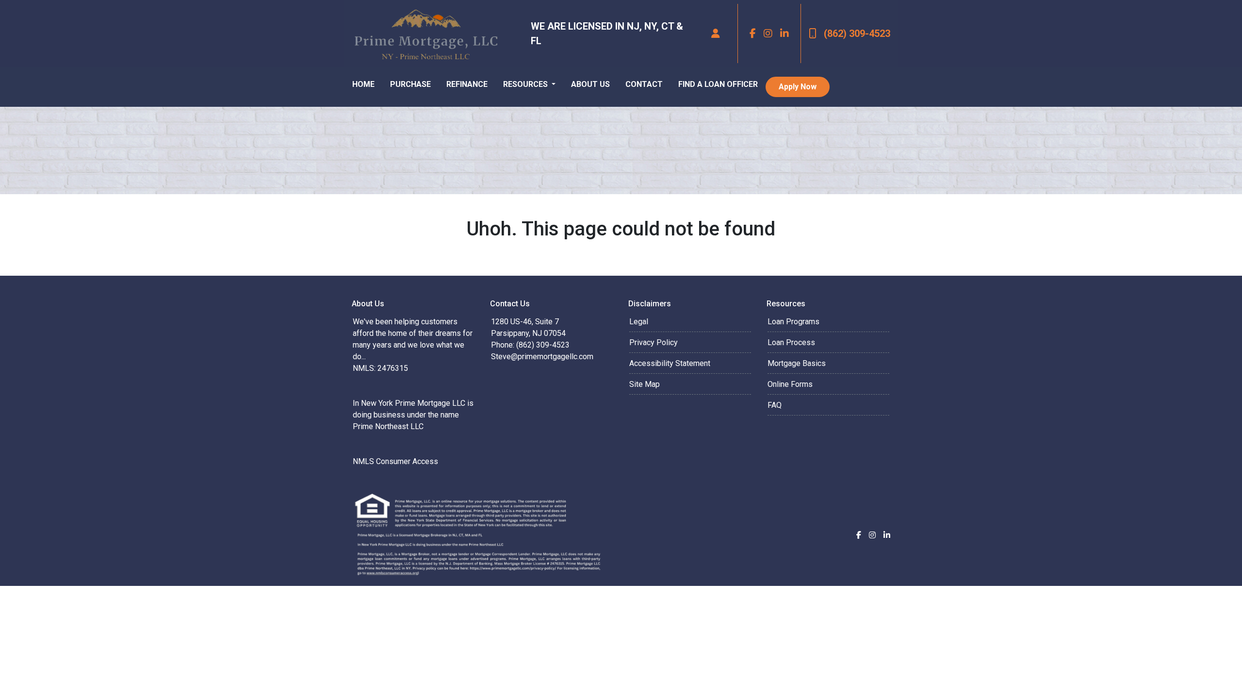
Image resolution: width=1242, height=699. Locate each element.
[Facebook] (753, 33)
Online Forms (790, 384)
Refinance (467, 84)
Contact (644, 84)
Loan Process (791, 342)
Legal (638, 321)
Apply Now (798, 86)
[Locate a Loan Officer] (715, 33)
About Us (590, 84)
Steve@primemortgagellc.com (542, 356)
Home (363, 84)
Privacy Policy (653, 342)
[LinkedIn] (784, 33)
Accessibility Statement (669, 363)
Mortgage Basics (797, 363)
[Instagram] (768, 33)
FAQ (775, 405)
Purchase (410, 84)
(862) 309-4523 (857, 33)
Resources (526, 84)
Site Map (644, 384)
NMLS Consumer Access (395, 461)
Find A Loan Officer (718, 84)
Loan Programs (793, 321)
